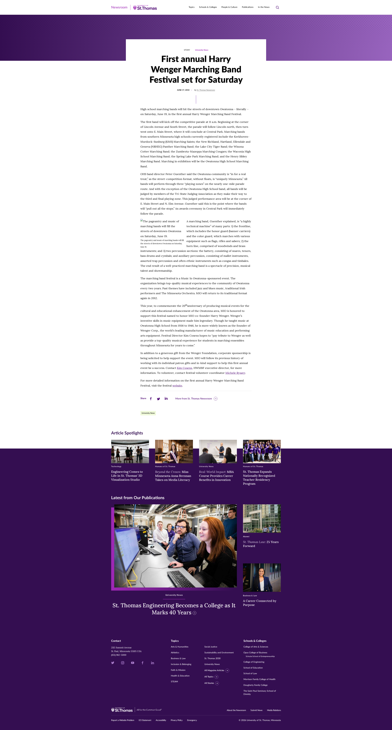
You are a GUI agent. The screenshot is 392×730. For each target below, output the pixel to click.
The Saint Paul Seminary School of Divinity (259, 692)
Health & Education (180, 676)
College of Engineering (253, 662)
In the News (264, 7)
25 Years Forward (261, 544)
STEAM (174, 682)
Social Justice (210, 647)
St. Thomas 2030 (212, 658)
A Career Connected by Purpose (259, 603)
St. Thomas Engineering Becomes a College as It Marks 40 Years (174, 609)
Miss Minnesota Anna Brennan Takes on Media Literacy (173, 476)
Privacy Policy (177, 720)
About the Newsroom (236, 710)
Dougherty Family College (255, 685)
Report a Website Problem (122, 720)
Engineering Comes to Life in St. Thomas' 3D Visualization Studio (127, 476)
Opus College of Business (259, 654)
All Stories (209, 683)
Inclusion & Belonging (181, 664)
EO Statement (145, 720)
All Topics (208, 677)
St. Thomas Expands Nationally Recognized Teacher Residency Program (259, 477)
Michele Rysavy (235, 373)
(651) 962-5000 (118, 655)
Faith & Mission (178, 670)
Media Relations (274, 710)
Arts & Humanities (179, 647)
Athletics (175, 653)
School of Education (253, 668)
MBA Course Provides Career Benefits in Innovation (216, 476)
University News (201, 50)
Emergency (192, 720)
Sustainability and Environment (219, 653)
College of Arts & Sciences (255, 647)
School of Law (250, 673)
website (177, 385)
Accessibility (161, 720)
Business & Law (178, 658)
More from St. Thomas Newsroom (193, 398)
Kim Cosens (184, 368)
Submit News (256, 710)
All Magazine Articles (214, 670)
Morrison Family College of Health (259, 679)
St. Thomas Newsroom (206, 90)
